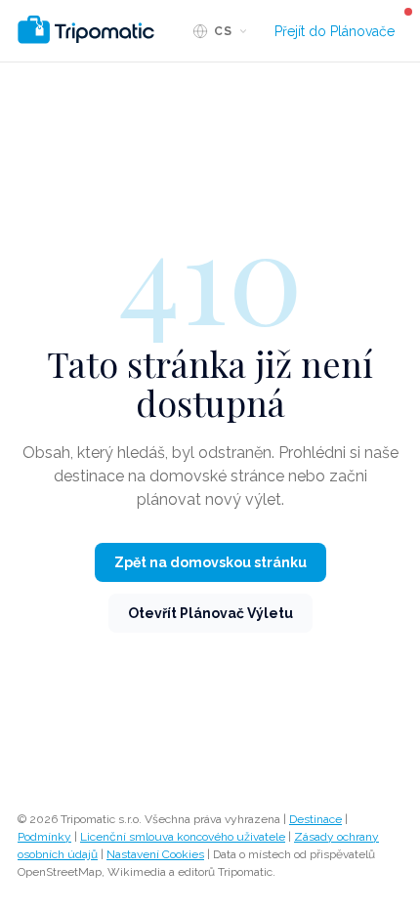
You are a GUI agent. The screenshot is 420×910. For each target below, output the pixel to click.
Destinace (315, 819)
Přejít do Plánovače (334, 31)
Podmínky (44, 837)
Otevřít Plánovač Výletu (210, 613)
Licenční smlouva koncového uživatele (182, 837)
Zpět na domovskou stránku (210, 562)
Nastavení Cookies (155, 854)
